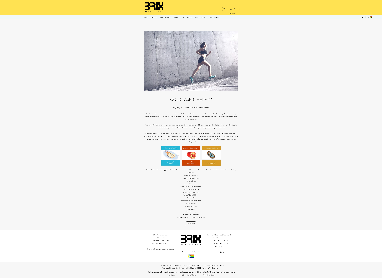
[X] (368, 17)
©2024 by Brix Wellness (188, 275)
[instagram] (365, 17)
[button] (186, 17)
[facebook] (362, 17)
